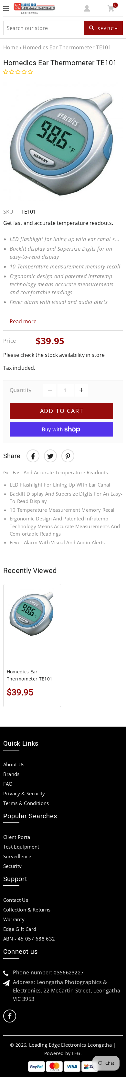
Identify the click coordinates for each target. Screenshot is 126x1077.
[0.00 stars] (18, 71)
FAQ (8, 783)
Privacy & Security (24, 793)
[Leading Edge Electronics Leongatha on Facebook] (9, 1016)
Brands (11, 774)
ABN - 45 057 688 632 (29, 938)
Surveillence (17, 856)
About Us (14, 764)
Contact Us (15, 900)
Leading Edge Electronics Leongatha (70, 1045)
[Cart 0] (111, 9)
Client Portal (17, 837)
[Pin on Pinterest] (67, 455)
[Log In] (87, 9)
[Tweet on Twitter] (50, 455)
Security (12, 866)
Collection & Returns (26, 909)
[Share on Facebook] (32, 455)
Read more (23, 321)
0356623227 (69, 972)
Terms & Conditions (26, 803)
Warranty (14, 919)
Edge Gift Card (19, 929)
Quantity (21, 390)
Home (10, 47)
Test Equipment (21, 846)
